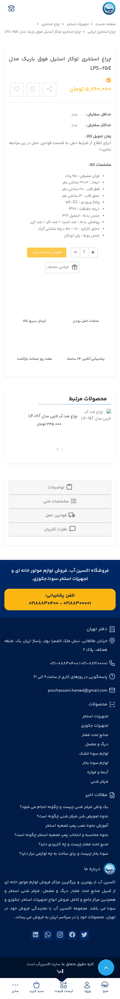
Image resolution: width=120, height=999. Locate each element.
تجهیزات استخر (95, 716)
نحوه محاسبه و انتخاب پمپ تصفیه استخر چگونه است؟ (61, 835)
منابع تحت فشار (95, 735)
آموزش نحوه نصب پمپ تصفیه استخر (76, 826)
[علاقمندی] (17, 90)
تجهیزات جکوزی (94, 726)
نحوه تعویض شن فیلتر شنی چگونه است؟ (72, 816)
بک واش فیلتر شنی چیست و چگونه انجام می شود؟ (64, 807)
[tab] (60, 488)
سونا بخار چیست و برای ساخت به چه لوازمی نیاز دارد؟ (63, 854)
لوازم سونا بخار (95, 763)
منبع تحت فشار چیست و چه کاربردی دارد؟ (73, 844)
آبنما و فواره (97, 772)
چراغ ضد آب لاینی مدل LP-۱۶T (53, 416)
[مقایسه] (33, 90)
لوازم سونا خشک (93, 754)
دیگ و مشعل (96, 744)
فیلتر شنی (99, 782)
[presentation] (62, 449)
